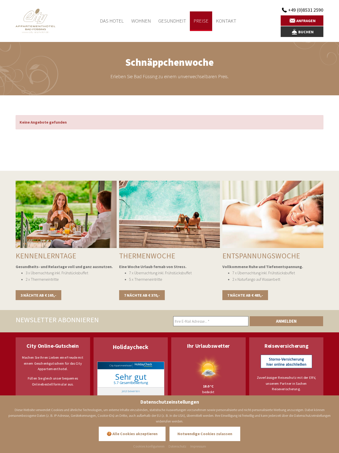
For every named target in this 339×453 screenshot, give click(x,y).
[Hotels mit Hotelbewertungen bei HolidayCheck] (142, 365)
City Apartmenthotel (120, 365)
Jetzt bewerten (130, 391)
